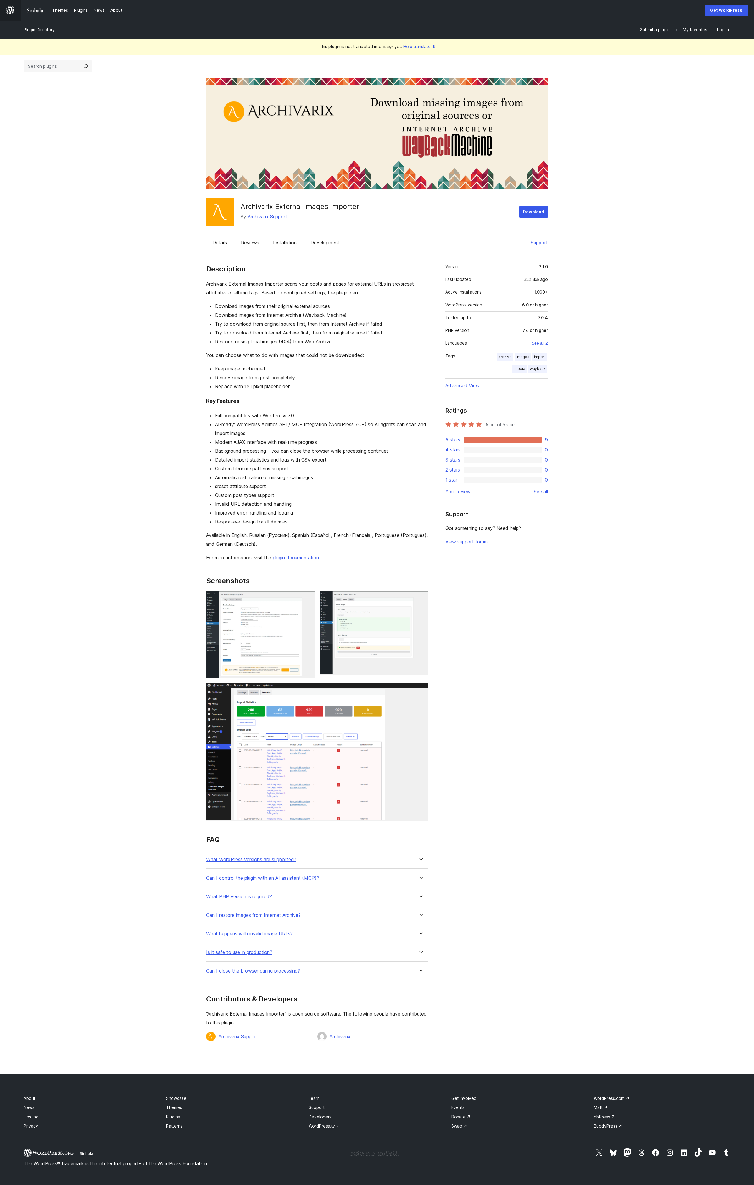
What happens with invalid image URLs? (249, 934)
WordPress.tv (324, 1125)
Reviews (250, 242)
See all (541, 492)
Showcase (176, 1098)
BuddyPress (608, 1125)
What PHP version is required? (239, 896)
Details (219, 242)
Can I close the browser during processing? (253, 971)
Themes (174, 1107)
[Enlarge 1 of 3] (307, 599)
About (29, 1098)
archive (505, 357)
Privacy (31, 1125)
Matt (601, 1107)
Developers (320, 1116)
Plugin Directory (39, 29)
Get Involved (464, 1098)
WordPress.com (611, 1098)
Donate (461, 1116)
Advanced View (462, 385)
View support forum (466, 542)
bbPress (604, 1116)
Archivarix (340, 1036)
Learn (314, 1098)
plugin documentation (296, 558)
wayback (537, 368)
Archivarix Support (267, 217)
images (522, 357)
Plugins (173, 1116)
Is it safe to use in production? (239, 952)
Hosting (31, 1116)
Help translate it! (419, 46)
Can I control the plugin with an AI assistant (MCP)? (262, 878)
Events (457, 1107)
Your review (458, 492)
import (539, 357)
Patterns (174, 1125)
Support (539, 242)
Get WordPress (726, 10)
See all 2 (540, 343)
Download (533, 211)
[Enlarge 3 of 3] (420, 691)
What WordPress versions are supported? (251, 859)
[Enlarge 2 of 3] (420, 599)
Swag (459, 1125)
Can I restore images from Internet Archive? (253, 915)
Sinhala (86, 1153)
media (519, 368)
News (29, 1107)
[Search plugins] (86, 66)
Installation (285, 242)
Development (324, 242)
